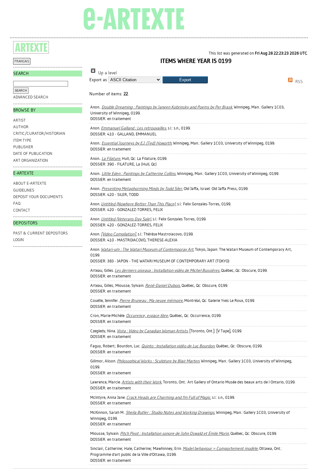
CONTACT (21, 210)
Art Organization (30, 160)
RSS (298, 81)
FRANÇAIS (21, 61)
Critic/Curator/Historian (39, 133)
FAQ (16, 203)
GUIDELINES (23, 190)
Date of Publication (32, 153)
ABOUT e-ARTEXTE (29, 183)
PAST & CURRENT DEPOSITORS (40, 233)
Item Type (22, 140)
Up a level (107, 73)
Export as (98, 79)
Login (18, 239)
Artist (19, 120)
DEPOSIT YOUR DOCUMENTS (38, 196)
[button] (185, 79)
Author (21, 126)
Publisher (23, 147)
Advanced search (30, 97)
